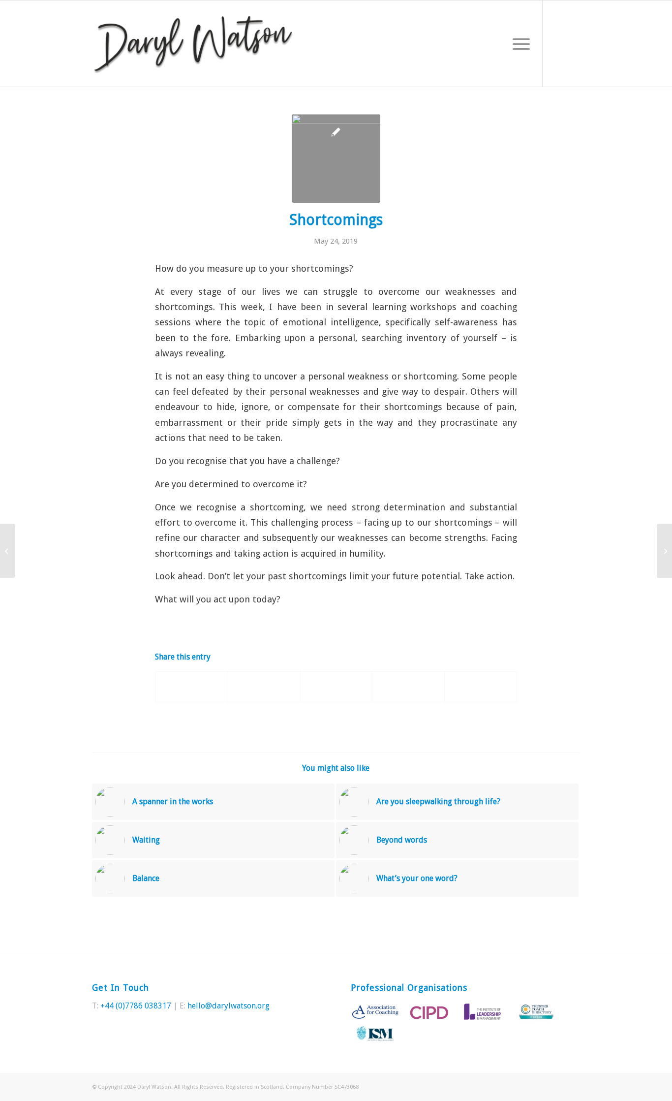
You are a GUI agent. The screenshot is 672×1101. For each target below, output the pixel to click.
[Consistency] (7, 551)
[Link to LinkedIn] (572, 43)
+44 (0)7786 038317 (135, 1005)
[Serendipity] (664, 551)
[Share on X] (264, 687)
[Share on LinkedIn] (408, 687)
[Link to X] (557, 43)
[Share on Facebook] (191, 687)
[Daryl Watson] (193, 43)
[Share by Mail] (481, 687)
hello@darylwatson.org (228, 1005)
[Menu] (518, 43)
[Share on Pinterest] (336, 687)
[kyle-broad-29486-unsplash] (336, 158)
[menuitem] (518, 43)
